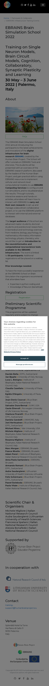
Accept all (24, 358)
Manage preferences (24, 364)
